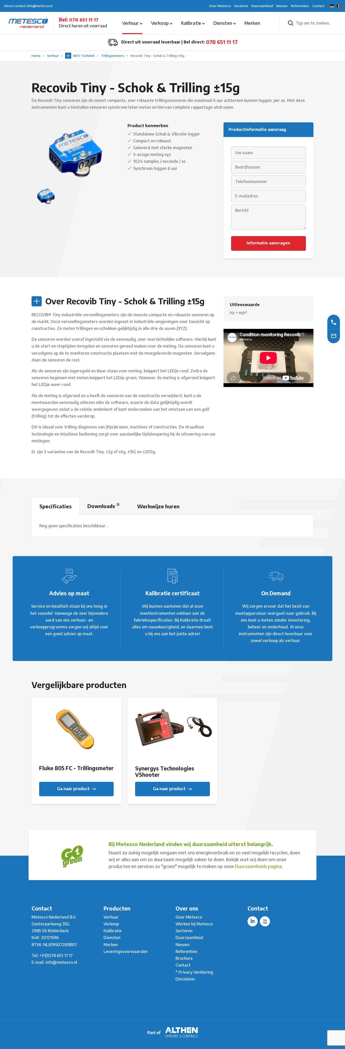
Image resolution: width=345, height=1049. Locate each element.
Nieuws (282, 6)
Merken (252, 23)
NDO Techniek (83, 56)
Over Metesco (220, 6)
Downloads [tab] (103, 506)
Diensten (223, 23)
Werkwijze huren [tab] (158, 506)
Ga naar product (74, 788)
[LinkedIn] (253, 921)
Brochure (184, 958)
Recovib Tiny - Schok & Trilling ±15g (157, 56)
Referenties (300, 6)
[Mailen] (333, 335)
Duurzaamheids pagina (258, 866)
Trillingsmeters (113, 56)
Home (36, 56)
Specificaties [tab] (55, 506)
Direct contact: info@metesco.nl (28, 6)
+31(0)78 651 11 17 (56, 955)
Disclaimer (185, 979)
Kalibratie (191, 23)
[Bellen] (333, 321)
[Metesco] (28, 22)
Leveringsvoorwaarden (126, 951)
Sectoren (241, 6)
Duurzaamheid (262, 6)
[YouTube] (265, 921)
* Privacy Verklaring (194, 972)
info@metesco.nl (61, 962)
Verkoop (160, 23)
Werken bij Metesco (194, 923)
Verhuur (131, 23)
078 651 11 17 (83, 19)
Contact (318, 6)
